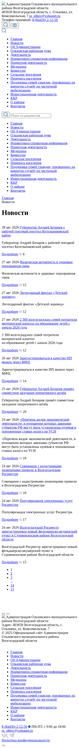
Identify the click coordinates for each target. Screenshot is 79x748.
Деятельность (21, 55)
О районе (18, 102)
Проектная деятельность (29, 62)
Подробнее (10, 254)
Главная (16, 39)
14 (12, 585)
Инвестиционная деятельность (34, 94)
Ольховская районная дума (31, 51)
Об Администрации (26, 47)
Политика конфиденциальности (26, 740)
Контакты (18, 106)
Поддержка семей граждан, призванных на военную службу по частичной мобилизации (43, 86)
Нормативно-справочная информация (39, 59)
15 (12, 589)
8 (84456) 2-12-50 (45, 20)
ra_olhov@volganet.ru (44, 16)
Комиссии (18, 70)
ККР (14, 98)
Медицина (18, 66)
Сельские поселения (26, 74)
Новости (17, 43)
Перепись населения (26, 78)
